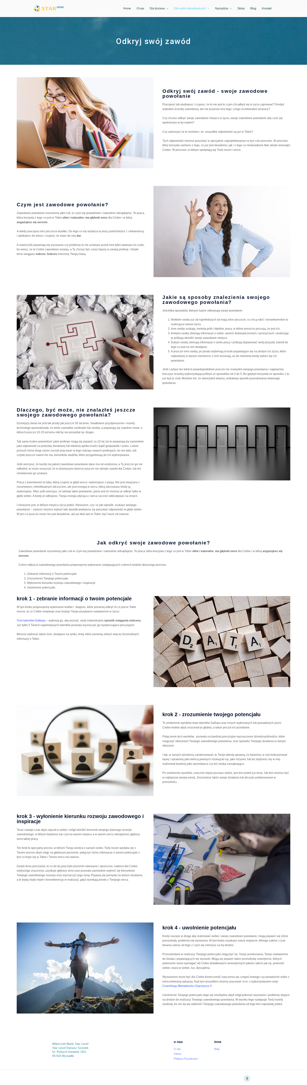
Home (127, 8)
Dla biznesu (157, 8)
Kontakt (266, 8)
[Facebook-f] (247, 1078)
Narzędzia (221, 8)
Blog (253, 8)
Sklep (241, 8)
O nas (140, 8)
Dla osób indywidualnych (190, 8)
